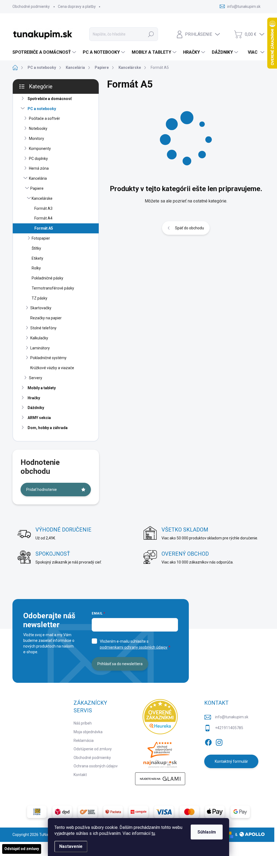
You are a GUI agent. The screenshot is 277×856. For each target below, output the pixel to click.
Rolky (36, 268)
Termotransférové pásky (53, 288)
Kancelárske (42, 198)
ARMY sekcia (39, 418)
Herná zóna (39, 168)
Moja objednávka (88, 732)
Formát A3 (43, 208)
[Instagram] (219, 742)
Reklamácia (84, 740)
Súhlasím (206, 832)
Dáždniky (36, 408)
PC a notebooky (42, 109)
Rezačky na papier (46, 318)
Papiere (37, 188)
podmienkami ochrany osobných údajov (133, 647)
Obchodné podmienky (31, 6)
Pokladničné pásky (47, 278)
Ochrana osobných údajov (96, 766)
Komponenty (40, 148)
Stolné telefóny (43, 328)
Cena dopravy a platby (77, 6)
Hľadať (151, 34)
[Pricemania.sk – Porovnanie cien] (160, 753)
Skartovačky (40, 308)
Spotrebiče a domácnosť (50, 98)
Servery (35, 378)
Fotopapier (41, 238)
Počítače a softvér (44, 118)
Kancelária (38, 178)
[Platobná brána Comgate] (138, 812)
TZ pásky (39, 298)
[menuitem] (44, 52)
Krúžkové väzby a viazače (52, 368)
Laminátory (40, 348)
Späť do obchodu (189, 228)
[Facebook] (208, 742)
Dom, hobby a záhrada (48, 428)
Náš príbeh (83, 723)
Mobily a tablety (42, 388)
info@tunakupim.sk (231, 717)
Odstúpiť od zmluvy (21, 849)
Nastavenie (71, 846)
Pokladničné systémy (48, 358)
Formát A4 (43, 218)
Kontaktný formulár (231, 761)
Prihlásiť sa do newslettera (120, 664)
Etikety (37, 258)
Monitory (36, 138)
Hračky (34, 398)
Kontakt (80, 775)
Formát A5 (43, 228)
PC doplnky (38, 158)
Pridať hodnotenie (41, 489)
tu (153, 833)
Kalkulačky (39, 338)
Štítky (36, 248)
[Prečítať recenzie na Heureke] (160, 716)
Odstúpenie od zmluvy (93, 749)
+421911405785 (229, 728)
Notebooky (38, 128)
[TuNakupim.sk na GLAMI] (160, 778)
